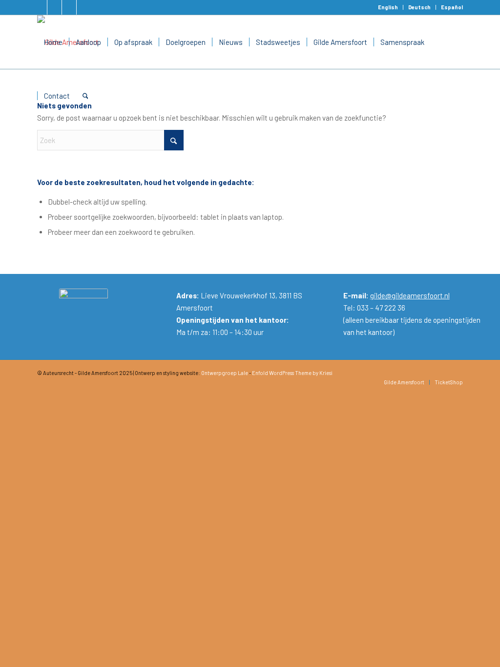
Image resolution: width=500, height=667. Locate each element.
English (388, 7)
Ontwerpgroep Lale (224, 373)
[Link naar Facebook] (40, 7)
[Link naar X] (69, 7)
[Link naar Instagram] (84, 7)
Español (452, 7)
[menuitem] (388, 7)
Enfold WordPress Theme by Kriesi (292, 373)
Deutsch (419, 7)
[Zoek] (85, 96)
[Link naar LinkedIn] (54, 7)
